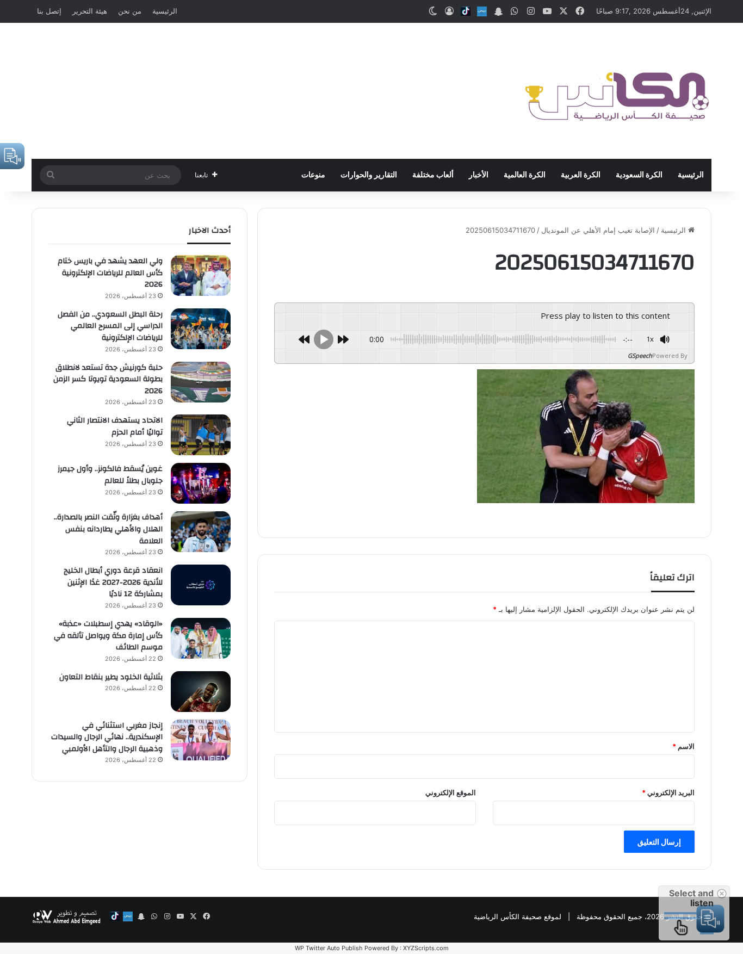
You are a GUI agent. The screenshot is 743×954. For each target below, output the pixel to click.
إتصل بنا (49, 11)
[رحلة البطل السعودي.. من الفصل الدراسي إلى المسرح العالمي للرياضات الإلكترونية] (201, 328)
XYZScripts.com (426, 948)
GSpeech (640, 355)
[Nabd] (482, 11)
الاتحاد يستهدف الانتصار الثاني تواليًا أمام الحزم (115, 426)
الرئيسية (164, 11)
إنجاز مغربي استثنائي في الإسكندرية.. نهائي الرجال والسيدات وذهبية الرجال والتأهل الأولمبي (107, 737)
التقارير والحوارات (368, 175)
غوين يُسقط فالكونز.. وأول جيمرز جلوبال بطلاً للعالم (110, 475)
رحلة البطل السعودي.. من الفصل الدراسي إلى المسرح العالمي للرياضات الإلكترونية (110, 326)
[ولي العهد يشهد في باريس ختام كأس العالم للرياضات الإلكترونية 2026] (201, 275)
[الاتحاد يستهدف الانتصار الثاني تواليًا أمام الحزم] (201, 434)
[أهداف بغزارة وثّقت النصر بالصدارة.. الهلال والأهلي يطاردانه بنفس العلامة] (201, 531)
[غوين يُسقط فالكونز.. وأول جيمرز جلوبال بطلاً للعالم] (201, 483)
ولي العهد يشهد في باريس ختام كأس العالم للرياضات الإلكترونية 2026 (110, 273)
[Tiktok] (465, 11)
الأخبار (478, 175)
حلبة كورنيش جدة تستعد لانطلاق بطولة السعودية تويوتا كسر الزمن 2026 (108, 379)
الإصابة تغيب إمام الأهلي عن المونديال (598, 230)
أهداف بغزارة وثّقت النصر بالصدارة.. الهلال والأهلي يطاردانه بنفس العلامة (108, 529)
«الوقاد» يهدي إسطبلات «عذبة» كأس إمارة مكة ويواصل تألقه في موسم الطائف (108, 635)
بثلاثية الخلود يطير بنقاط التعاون (111, 677)
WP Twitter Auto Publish (329, 948)
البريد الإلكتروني (668, 792)
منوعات (313, 175)
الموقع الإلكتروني (450, 792)
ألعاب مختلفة (433, 175)
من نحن (129, 11)
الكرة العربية (580, 175)
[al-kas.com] (616, 91)
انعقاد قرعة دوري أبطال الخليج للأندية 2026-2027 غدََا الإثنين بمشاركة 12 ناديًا (113, 582)
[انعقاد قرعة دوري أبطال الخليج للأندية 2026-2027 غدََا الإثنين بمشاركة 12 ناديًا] (201, 585)
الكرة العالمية (525, 175)
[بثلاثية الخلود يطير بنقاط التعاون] (201, 691)
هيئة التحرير (89, 11)
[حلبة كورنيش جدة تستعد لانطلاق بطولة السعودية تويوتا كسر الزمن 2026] (201, 382)
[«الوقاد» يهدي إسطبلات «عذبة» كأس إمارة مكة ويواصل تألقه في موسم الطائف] (201, 638)
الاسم (683, 746)
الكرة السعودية (639, 175)
